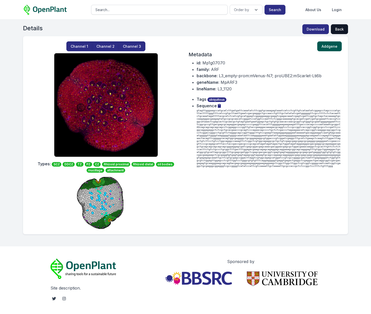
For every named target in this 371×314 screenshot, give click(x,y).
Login (337, 10)
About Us (313, 10)
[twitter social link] (54, 299)
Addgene (329, 46)
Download (316, 29)
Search (275, 10)
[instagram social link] (64, 299)
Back (339, 29)
